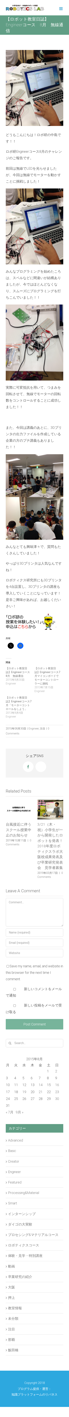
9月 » (19, 1113)
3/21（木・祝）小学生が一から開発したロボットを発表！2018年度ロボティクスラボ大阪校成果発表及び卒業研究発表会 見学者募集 (50, 846)
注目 (42, 728)
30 (57, 1099)
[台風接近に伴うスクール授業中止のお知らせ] (19, 809)
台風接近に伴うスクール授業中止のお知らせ (18, 829)
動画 (11, 1267)
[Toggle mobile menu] (61, 9)
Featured (14, 1183)
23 (57, 1092)
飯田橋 (13, 1350)
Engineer (34, 728)
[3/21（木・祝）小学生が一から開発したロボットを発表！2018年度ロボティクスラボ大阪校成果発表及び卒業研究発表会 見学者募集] (50, 809)
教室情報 (15, 1308)
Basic (12, 1151)
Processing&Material (23, 1193)
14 (41, 1085)
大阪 (11, 1288)
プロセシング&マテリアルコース (33, 1235)
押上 (11, 1298)
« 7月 (9, 1113)
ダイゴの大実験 (20, 1225)
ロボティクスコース (23, 1246)
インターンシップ (22, 1214)
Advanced (15, 1141)
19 (24, 1092)
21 (41, 1092)
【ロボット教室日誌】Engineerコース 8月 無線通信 (19, 672)
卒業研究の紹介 (20, 1277)
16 (57, 1085)
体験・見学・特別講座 (25, 1256)
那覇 (11, 1340)
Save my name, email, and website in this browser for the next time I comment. (34, 972)
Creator (13, 1162)
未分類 (13, 1319)
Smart (12, 1204)
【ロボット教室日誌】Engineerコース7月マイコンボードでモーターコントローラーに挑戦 (47, 676)
